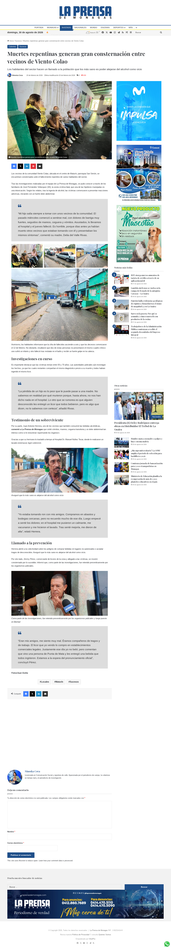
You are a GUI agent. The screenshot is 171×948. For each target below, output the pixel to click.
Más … (132, 27)
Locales (45, 682)
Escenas (105, 27)
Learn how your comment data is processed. (56, 861)
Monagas (52, 27)
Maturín (59, 682)
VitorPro (92, 939)
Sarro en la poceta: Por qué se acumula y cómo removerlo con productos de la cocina (144, 316)
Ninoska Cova (17, 75)
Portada (38, 27)
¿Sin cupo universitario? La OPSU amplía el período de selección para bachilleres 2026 (146, 453)
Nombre (11, 832)
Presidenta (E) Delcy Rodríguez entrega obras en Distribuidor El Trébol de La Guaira (136, 426)
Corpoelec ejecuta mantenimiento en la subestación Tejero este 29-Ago (78, 32)
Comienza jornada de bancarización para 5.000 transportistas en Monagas (147, 466)
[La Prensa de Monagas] (85, 12)
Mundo (93, 27)
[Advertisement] (59, 734)
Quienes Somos (105, 935)
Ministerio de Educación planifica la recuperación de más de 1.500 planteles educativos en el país (146, 479)
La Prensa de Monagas (99, 930)
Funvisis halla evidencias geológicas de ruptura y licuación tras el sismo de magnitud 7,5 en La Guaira (147, 304)
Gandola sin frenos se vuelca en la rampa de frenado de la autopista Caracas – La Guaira (145, 291)
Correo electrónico (15, 843)
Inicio (11, 41)
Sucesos (66, 27)
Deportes (118, 27)
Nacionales (80, 27)
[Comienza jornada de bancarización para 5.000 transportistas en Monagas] (121, 467)
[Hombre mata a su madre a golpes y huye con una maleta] (121, 442)
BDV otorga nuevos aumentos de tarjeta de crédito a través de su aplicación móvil (145, 278)
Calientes (12, 47)
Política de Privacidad (80, 935)
